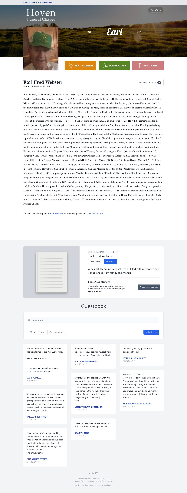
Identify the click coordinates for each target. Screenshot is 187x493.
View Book (95, 261)
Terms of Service (101, 481)
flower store (97, 213)
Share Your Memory (149, 287)
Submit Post (151, 332)
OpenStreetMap (96, 485)
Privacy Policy (86, 481)
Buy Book (110, 261)
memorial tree (56, 213)
